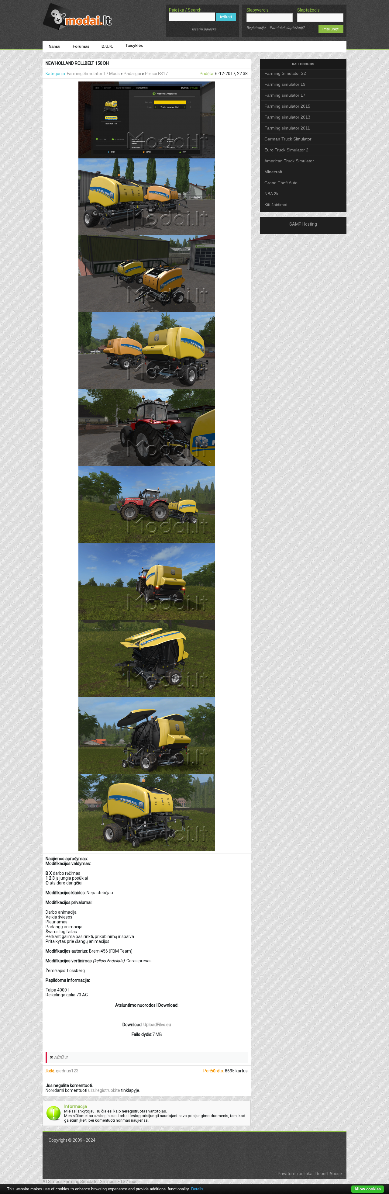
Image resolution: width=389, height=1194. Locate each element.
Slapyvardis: (258, 10)
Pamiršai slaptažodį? (287, 28)
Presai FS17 (156, 73)
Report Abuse (328, 1173)
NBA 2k (271, 193)
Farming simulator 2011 (287, 128)
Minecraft (273, 171)
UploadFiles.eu (157, 1024)
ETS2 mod (128, 1181)
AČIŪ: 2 (60, 1057)
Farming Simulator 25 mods (90, 1181)
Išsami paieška (204, 29)
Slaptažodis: (309, 10)
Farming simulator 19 (284, 84)
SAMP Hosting (303, 224)
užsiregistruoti (106, 1115)
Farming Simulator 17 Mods (93, 73)
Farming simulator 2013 (287, 117)
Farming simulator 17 (284, 95)
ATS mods (53, 1181)
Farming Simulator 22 (285, 73)
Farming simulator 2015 (287, 106)
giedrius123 (67, 1070)
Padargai (132, 73)
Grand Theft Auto (281, 182)
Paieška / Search (185, 10)
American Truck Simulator (289, 160)
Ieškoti (226, 17)
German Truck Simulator (288, 139)
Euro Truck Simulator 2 (286, 149)
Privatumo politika (295, 1173)
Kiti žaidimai (275, 204)
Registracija (256, 28)
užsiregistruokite (104, 1090)
